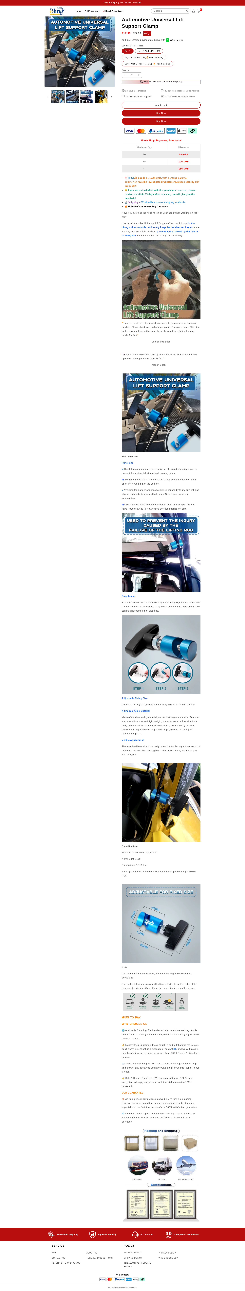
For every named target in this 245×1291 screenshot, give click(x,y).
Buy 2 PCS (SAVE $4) (149, 51)
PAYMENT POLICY (133, 1252)
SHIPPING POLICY (133, 1258)
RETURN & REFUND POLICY (66, 1263)
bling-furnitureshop (130, 1287)
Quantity (125, 70)
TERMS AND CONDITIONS (99, 1258)
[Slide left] (48, 97)
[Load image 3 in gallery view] (86, 96)
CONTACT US (58, 1258)
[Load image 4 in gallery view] (101, 96)
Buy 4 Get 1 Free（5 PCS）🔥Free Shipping (147, 64)
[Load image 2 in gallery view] (72, 96)
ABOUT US (91, 1253)
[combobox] (171, 11)
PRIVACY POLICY (167, 1253)
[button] (92, 11)
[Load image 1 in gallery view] (57, 96)
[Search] (187, 11)
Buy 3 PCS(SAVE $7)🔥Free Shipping (144, 57)
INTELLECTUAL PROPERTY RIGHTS (137, 1265)
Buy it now (161, 121)
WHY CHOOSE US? (168, 1258)
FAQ (54, 1252)
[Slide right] (111, 97)
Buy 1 (128, 51)
